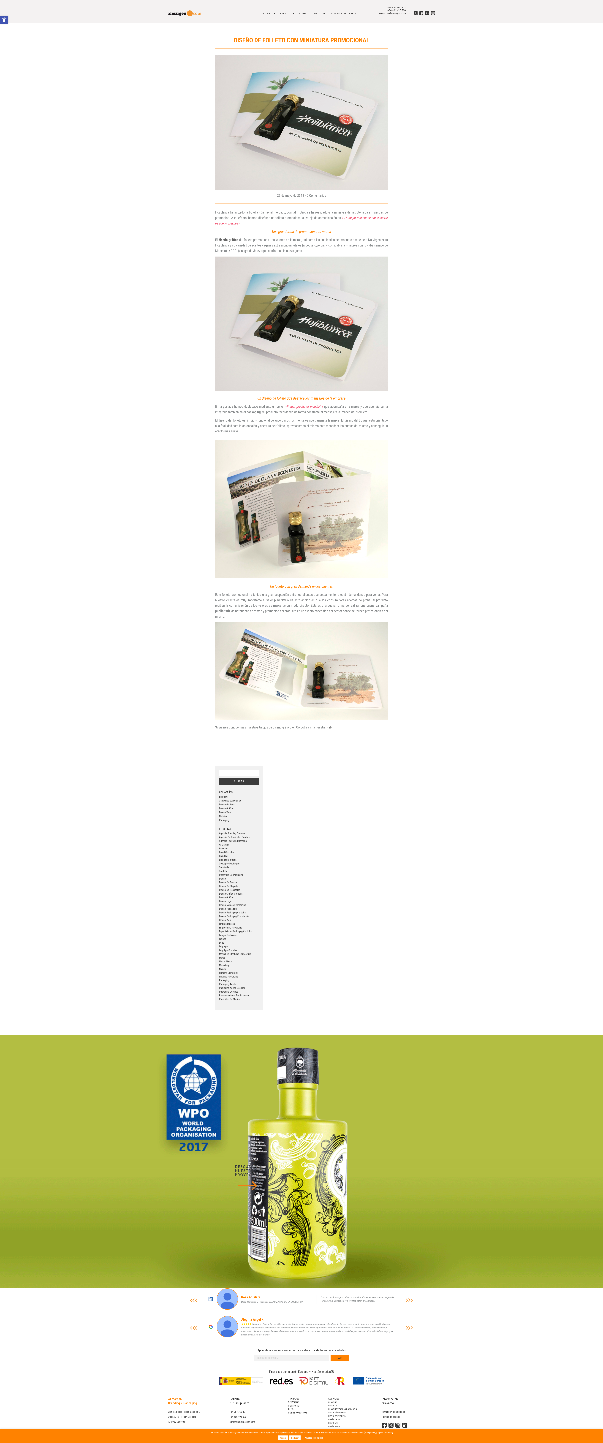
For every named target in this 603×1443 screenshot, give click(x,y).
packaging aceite (227, 984)
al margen (224, 844)
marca (222, 957)
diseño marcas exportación (232, 905)
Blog (302, 13)
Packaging (224, 820)
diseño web (225, 920)
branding (223, 856)
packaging (224, 980)
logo (221, 942)
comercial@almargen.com (392, 13)
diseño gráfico (228, 240)
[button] (4, 20)
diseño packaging (228, 908)
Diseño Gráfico (226, 808)
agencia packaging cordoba (233, 840)
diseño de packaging (229, 889)
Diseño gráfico (335, 1419)
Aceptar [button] (283, 1438)
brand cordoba (226, 852)
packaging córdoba (228, 991)
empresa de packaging (230, 927)
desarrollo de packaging (231, 874)
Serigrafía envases (337, 1412)
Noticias (223, 816)
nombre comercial (228, 972)
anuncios (223, 848)
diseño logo (225, 901)
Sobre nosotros (343, 13)
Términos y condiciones (393, 1411)
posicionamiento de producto (234, 995)
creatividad (224, 867)
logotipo (223, 946)
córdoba (223, 871)
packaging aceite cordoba (232, 987)
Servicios (287, 13)
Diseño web (333, 1423)
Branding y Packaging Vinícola (342, 1409)
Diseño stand (334, 1426)
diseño (222, 878)
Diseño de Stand (227, 804)
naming (222, 969)
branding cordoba (227, 859)
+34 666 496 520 (396, 10)
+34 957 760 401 (396, 7)
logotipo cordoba (228, 950)
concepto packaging (229, 863)
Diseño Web (225, 812)
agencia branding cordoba (232, 833)
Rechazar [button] (295, 1438)
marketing (224, 965)
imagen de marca (227, 935)
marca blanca (225, 961)
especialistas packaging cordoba (235, 931)
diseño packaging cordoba (232, 912)
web (329, 727)
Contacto (318, 13)
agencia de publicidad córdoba (234, 837)
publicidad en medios (229, 999)
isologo (222, 938)
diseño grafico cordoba (230, 893)
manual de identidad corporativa (235, 954)
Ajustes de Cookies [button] (314, 1437)
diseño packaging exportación (234, 916)
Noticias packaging (228, 976)
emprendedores (227, 923)
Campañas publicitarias (230, 800)
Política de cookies (391, 1416)
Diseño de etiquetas (337, 1416)
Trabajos (268, 13)
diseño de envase (228, 882)
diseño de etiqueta (228, 886)
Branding (223, 796)
